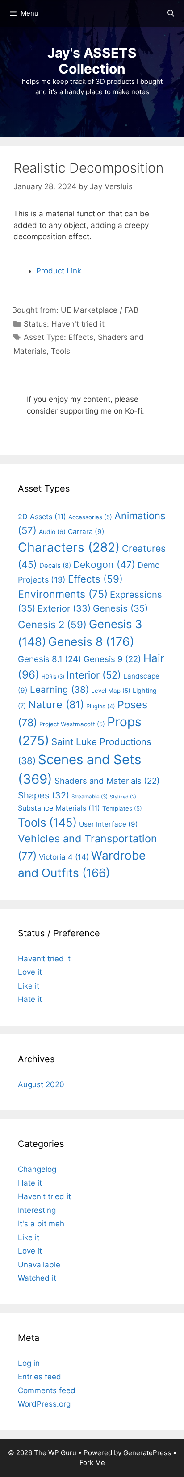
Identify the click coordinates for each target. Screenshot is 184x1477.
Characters (69, 547)
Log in (29, 1363)
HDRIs (53, 677)
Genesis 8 (91, 641)
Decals (55, 566)
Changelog (37, 1169)
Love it (30, 972)
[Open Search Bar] (171, 13)
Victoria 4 (64, 856)
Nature (56, 704)
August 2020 (41, 1084)
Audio (52, 531)
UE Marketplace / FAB (99, 310)
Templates (122, 808)
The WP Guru (55, 1452)
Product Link (58, 270)
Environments (63, 594)
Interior (94, 675)
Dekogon (104, 564)
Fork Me (92, 1462)
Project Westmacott (72, 724)
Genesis (120, 608)
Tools (60, 351)
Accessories (90, 517)
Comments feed (46, 1390)
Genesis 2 (52, 624)
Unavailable (39, 1264)
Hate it (30, 999)
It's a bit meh (41, 1223)
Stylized (123, 797)
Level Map (110, 690)
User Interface (108, 824)
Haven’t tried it (44, 958)
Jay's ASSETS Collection (92, 61)
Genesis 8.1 (49, 659)
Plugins (100, 706)
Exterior (64, 608)
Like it (28, 985)
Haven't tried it (78, 323)
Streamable (89, 797)
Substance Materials (59, 807)
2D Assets (42, 516)
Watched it (37, 1278)
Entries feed (39, 1376)
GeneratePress (147, 1452)
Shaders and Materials (107, 781)
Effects (80, 337)
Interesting (37, 1210)
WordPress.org (44, 1403)
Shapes (43, 795)
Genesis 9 (112, 659)
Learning (59, 689)
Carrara (86, 531)
